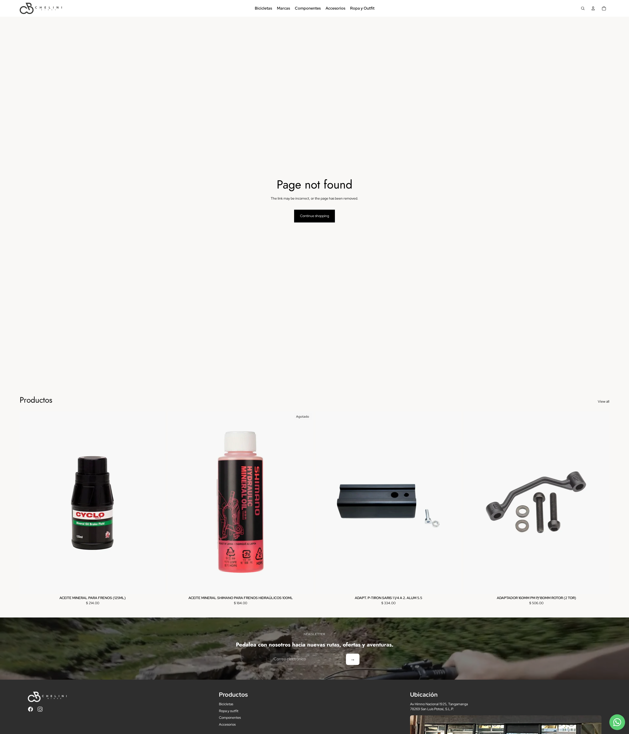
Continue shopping (314, 216)
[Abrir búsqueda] (582, 8)
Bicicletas (226, 704)
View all (603, 401)
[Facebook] (30, 709)
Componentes (230, 717)
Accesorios (227, 724)
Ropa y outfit (228, 711)
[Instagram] (40, 709)
